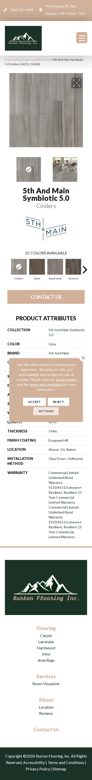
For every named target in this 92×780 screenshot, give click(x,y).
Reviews (46, 713)
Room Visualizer (46, 683)
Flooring (21, 60)
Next (84, 166)
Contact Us (46, 297)
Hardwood (46, 647)
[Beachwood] (55, 267)
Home (9, 60)
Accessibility (34, 762)
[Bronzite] (73, 267)
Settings (46, 411)
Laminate (46, 641)
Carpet (46, 635)
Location (46, 707)
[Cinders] (19, 267)
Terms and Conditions (66, 762)
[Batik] (37, 267)
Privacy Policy (38, 768)
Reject (58, 401)
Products (44, 60)
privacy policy (66, 380)
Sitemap (59, 768)
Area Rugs (46, 660)
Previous (7, 166)
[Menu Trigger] (81, 37)
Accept (34, 401)
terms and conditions (46, 385)
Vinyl (32, 60)
